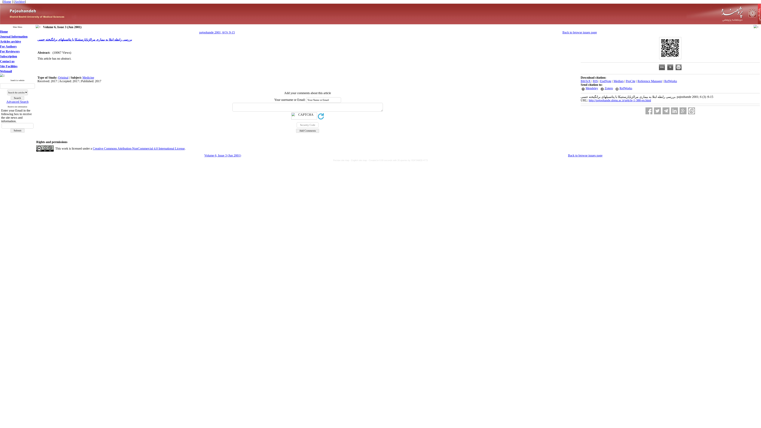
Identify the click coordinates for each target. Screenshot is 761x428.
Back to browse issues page (579, 32)
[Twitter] (657, 110)
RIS (595, 81)
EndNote (605, 81)
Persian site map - (342, 160)
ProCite (630, 81)
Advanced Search (17, 101)
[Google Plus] (683, 110)
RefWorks (670, 81)
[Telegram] (666, 110)
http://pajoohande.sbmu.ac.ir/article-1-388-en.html (620, 100)
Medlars (619, 81)
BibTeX (586, 81)
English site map (359, 160)
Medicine (88, 77)
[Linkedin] (674, 110)
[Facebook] (648, 110)
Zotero (609, 88)
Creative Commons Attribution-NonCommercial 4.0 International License (139, 148)
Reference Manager (650, 81)
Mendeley (592, 88)
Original (63, 77)
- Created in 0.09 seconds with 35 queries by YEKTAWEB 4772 (397, 160)
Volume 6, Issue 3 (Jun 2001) (222, 155)
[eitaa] (691, 110)
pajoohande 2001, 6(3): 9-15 (217, 32)
